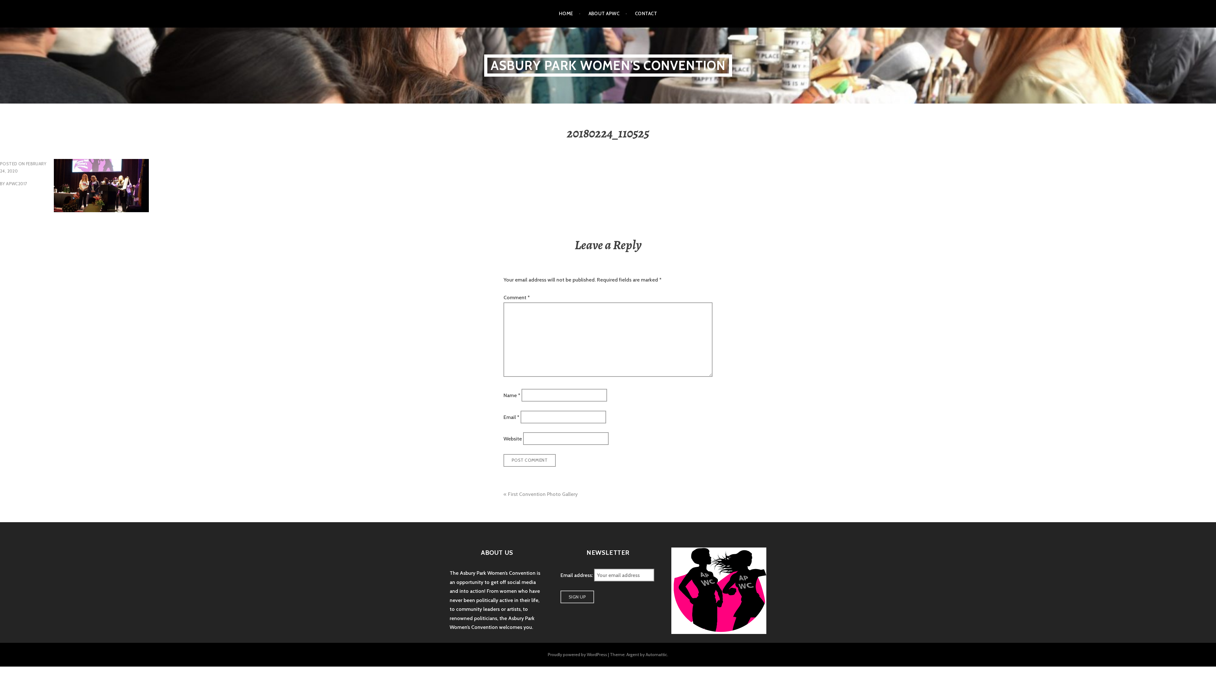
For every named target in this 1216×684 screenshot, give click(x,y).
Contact (646, 13)
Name (512, 395)
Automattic (656, 654)
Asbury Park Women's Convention (608, 65)
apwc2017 (16, 183)
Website (513, 439)
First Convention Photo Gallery (543, 494)
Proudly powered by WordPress (577, 654)
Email (511, 417)
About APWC (604, 13)
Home (566, 13)
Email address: (577, 575)
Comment (517, 297)
